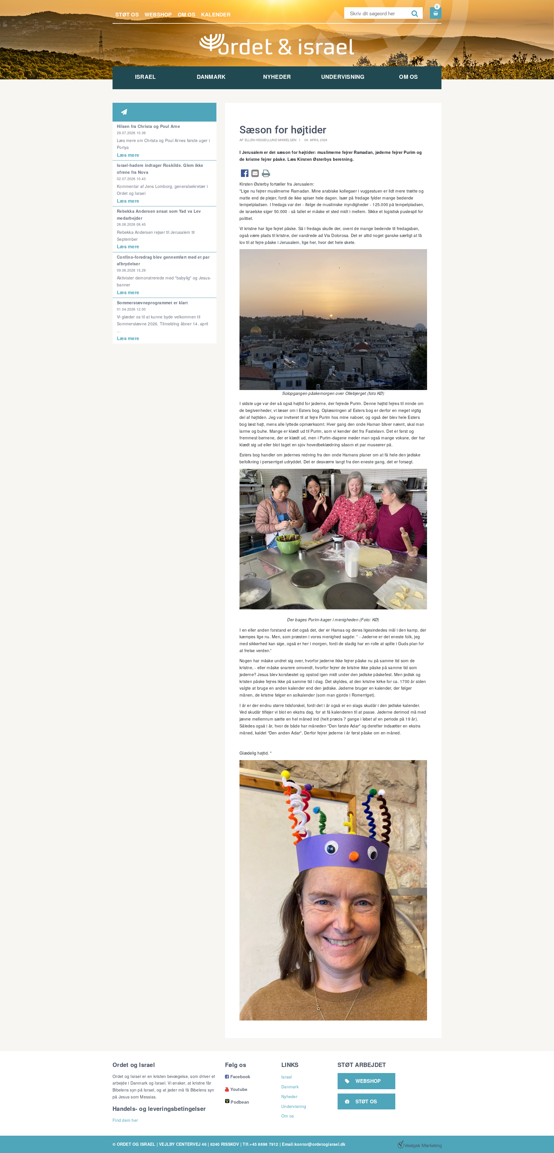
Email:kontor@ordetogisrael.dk (313, 1144)
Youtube (236, 1089)
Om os (186, 14)
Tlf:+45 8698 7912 (260, 1144)
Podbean (240, 1102)
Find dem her (125, 1120)
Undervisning (343, 77)
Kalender (216, 14)
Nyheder (277, 77)
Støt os (127, 14)
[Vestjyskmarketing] (419, 1144)
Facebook (237, 1076)
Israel (145, 77)
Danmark (211, 77)
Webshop (158, 14)
